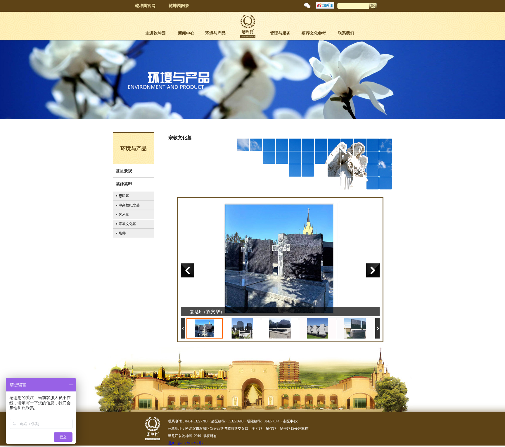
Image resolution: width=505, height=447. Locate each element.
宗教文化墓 (127, 224)
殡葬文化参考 (314, 33)
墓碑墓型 (124, 184)
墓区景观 (124, 171)
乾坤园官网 (145, 6)
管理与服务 (280, 33)
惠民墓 (124, 196)
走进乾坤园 (155, 33)
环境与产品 (215, 33)
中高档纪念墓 (129, 205)
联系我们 (346, 33)
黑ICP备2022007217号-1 (186, 443)
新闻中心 (186, 33)
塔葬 (122, 233)
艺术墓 (124, 215)
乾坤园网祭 (179, 6)
